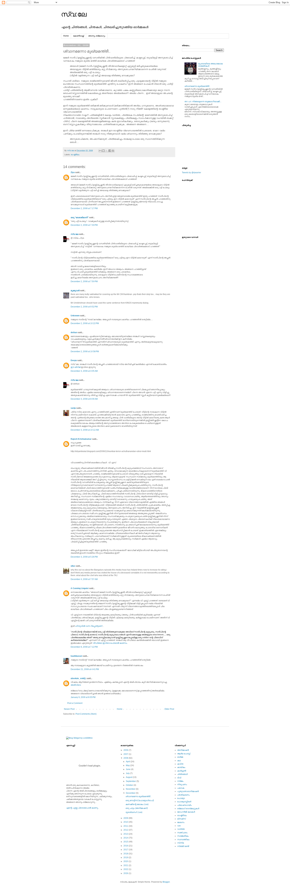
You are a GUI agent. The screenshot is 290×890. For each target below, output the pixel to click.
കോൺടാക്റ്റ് (78, 36)
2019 (126, 857)
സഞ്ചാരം (182, 832)
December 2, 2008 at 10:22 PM (85, 323)
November (131, 789)
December (131, 793)
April (128, 761)
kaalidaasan (76, 656)
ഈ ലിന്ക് (76, 367)
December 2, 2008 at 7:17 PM (84, 208)
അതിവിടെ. (76, 685)
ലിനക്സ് (181, 819)
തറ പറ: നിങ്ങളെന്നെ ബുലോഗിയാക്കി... (202, 101)
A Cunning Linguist (80, 588)
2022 (126, 869)
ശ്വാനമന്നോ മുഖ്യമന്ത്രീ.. (197, 86)
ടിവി (179, 778)
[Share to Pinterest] (113, 150)
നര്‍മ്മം (180, 781)
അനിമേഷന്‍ (183, 750)
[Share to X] (106, 150)
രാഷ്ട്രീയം (75, 155)
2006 (126, 750)
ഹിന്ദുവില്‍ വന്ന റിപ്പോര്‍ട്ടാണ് (88, 626)
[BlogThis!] (103, 150)
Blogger (166, 882)
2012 (126, 830)
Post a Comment (74, 703)
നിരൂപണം (182, 784)
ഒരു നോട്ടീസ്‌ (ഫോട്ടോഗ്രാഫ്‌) (140, 800)
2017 (126, 849)
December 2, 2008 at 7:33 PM (84, 225)
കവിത (180, 764)
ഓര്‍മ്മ (180, 757)
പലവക (180, 788)
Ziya (73, 172)
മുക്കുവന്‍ (75, 290)
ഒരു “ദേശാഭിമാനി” (80, 217)
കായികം (181, 767)
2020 (126, 861)
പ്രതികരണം (183, 795)
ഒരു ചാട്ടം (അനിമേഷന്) (137, 808)
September (131, 781)
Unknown (75, 315)
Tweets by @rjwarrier (191, 172)
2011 (126, 826)
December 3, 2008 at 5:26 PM (84, 557)
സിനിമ (180, 843)
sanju (73, 408)
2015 (126, 842)
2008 (126, 758)
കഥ (179, 760)
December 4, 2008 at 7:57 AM (84, 579)
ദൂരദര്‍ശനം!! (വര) (134, 812)
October (130, 785)
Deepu (74, 360)
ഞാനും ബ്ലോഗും (96, 36)
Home (66, 36)
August (129, 777)
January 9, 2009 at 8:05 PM (83, 697)
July (128, 773)
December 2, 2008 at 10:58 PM (85, 351)
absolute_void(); (78, 678)
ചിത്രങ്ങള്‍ (182, 774)
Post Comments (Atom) (86, 714)
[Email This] (100, 150)
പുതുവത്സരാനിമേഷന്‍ (188, 791)
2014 (126, 838)
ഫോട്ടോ (181, 798)
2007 (126, 754)
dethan (74, 332)
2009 (126, 818)
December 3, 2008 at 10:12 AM (85, 430)
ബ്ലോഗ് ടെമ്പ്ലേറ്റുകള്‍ (188, 808)
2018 (126, 853)
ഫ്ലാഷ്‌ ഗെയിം (184, 805)
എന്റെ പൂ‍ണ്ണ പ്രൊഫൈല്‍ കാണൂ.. (82, 808)
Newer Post (69, 709)
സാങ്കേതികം (183, 836)
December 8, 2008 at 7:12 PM (84, 647)
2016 (126, 846)
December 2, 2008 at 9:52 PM (84, 307)
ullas (73, 566)
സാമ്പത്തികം (183, 839)
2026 (126, 873)
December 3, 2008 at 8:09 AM (84, 399)
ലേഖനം (180, 822)
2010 (126, 822)
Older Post (169, 709)
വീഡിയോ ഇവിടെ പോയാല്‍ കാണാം (110, 643)
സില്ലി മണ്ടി (183, 846)
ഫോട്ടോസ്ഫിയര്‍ (184, 801)
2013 (126, 834)
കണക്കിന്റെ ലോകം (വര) (137, 804)
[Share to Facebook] (109, 150)
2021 (126, 865)
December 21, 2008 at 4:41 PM (85, 669)
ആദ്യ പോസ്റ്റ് (183, 753)
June (128, 769)
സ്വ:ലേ (74, 14)
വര (179, 826)
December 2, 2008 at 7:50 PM (84, 281)
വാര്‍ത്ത (181, 829)
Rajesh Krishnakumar (81, 439)
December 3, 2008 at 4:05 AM (84, 371)
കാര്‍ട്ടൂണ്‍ (181, 771)
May (128, 765)
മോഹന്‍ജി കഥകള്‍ (186, 812)
